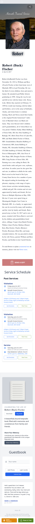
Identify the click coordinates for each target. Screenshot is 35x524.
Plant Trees (24, 306)
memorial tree (24, 246)
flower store (23, 249)
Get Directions (10, 306)
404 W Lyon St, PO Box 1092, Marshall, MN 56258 (16, 293)
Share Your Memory (12, 442)
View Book (9, 414)
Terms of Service (22, 516)
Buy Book (19, 414)
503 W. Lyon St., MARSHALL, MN (17, 354)
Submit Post (17, 474)
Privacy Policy (12, 516)
